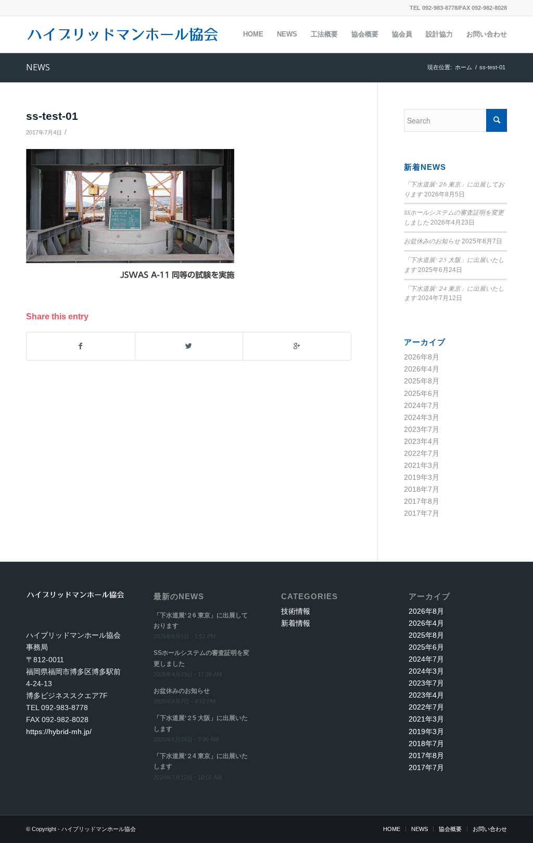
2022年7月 (421, 453)
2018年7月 (421, 489)
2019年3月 (421, 477)
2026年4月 (421, 369)
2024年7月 (421, 405)
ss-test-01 (52, 116)
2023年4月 (421, 441)
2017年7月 (421, 513)
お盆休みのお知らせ (432, 241)
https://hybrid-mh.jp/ (59, 731)
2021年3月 (421, 465)
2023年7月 (421, 429)
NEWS (38, 67)
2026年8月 (421, 357)
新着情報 (295, 623)
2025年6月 (421, 393)
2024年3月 (421, 417)
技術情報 (295, 611)
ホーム (463, 67)
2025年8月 (421, 381)
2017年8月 (421, 501)
